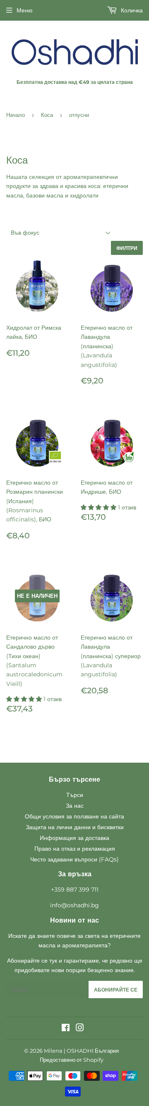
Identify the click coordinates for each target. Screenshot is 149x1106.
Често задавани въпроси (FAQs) (74, 859)
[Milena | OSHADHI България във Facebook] (65, 1028)
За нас (75, 805)
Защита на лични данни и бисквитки (75, 827)
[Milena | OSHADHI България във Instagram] (80, 1028)
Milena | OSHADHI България (81, 1050)
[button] (99, 507)
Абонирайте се (115, 990)
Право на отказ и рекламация (74, 848)
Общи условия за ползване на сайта (74, 816)
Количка (131, 10)
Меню (25, 10)
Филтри (126, 248)
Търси (74, 795)
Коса (47, 115)
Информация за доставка (74, 838)
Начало (15, 115)
